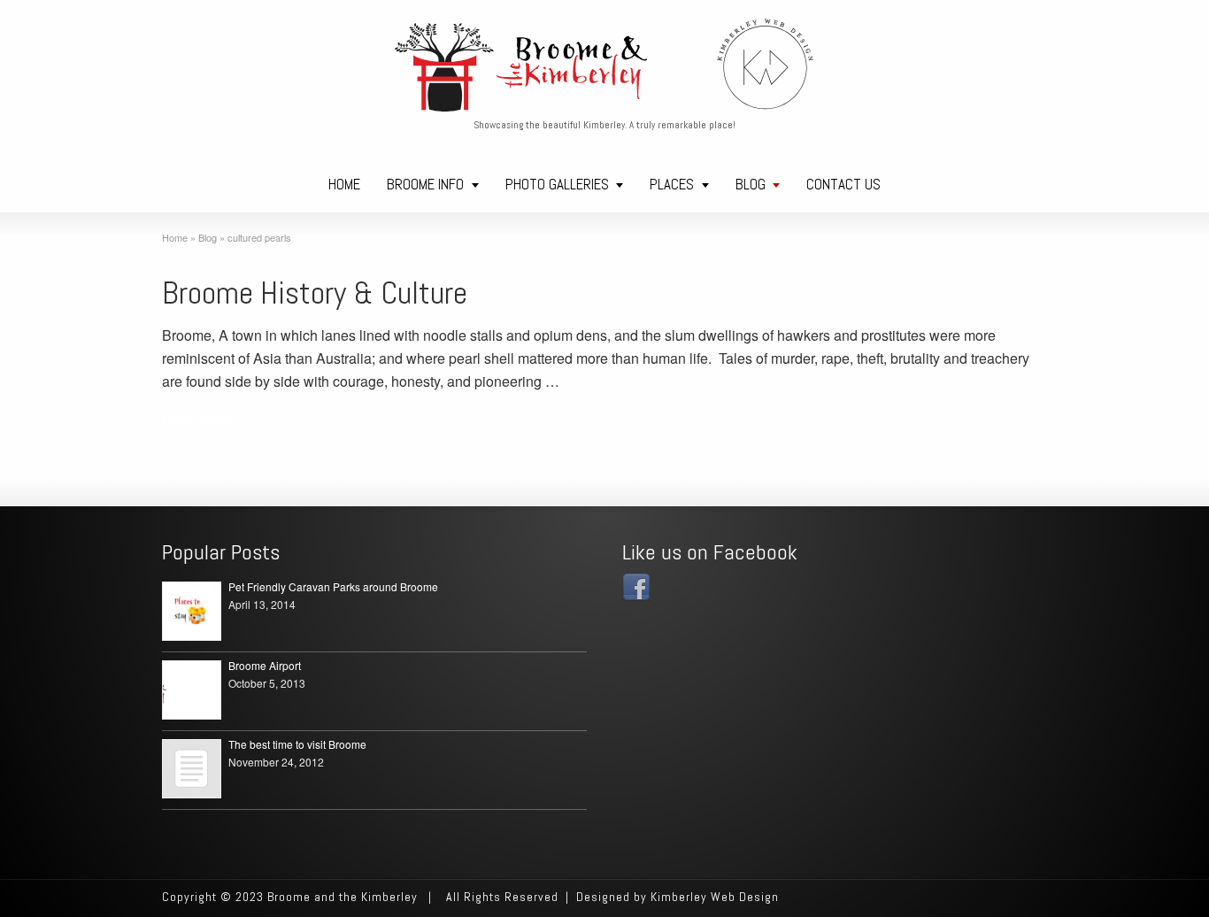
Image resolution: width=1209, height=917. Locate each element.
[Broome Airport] (191, 690)
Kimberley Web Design (713, 897)
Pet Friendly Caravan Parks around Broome (333, 586)
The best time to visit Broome (297, 743)
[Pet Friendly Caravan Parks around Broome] (191, 611)
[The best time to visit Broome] (191, 768)
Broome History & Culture (314, 293)
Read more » (202, 417)
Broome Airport (264, 665)
